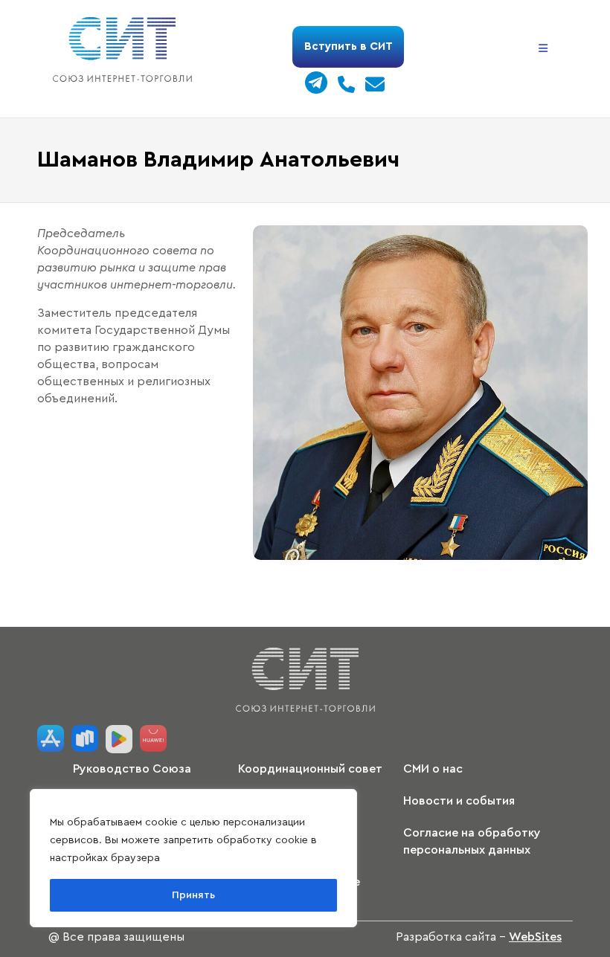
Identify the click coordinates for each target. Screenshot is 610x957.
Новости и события (459, 801)
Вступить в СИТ (348, 46)
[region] (193, 858)
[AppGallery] (153, 739)
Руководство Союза (132, 769)
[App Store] (50, 739)
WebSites (535, 937)
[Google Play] (119, 739)
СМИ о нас (433, 769)
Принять (193, 895)
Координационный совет (310, 769)
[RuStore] (84, 739)
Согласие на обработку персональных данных (472, 841)
